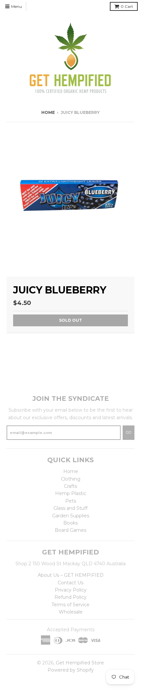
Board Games (70, 530)
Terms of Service (70, 605)
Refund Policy (70, 597)
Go (128, 432)
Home (48, 112)
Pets (70, 501)
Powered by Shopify (71, 670)
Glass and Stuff (70, 508)
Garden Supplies (70, 516)
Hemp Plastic (70, 493)
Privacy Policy (71, 590)
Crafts (70, 486)
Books (70, 523)
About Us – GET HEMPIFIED (71, 575)
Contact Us (70, 583)
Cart (127, 6)
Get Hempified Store (80, 663)
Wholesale (71, 612)
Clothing (70, 479)
